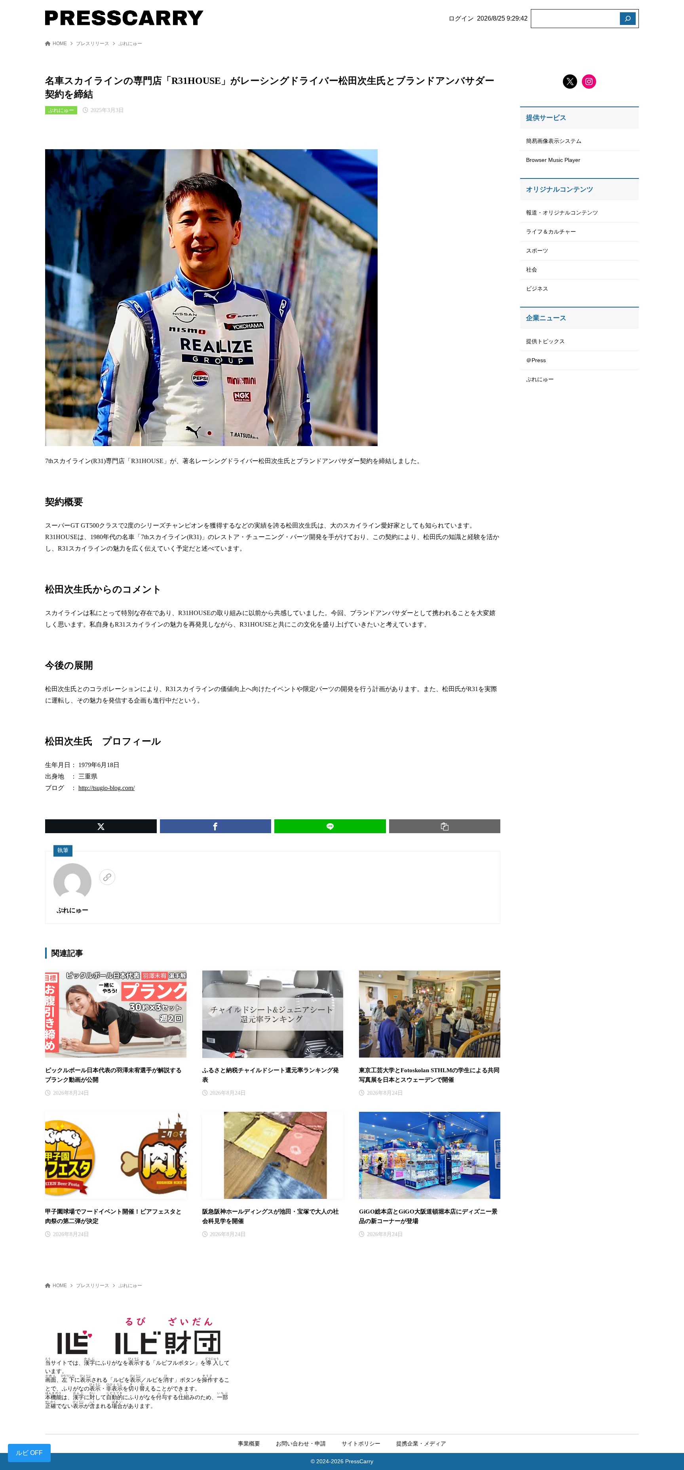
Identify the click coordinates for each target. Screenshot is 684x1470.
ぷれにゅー (130, 43)
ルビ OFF (29, 1452)
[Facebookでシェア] (216, 826)
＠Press (536, 360)
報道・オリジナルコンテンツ (562, 212)
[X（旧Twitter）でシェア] (101, 826)
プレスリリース (92, 43)
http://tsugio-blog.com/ (106, 787)
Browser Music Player (553, 160)
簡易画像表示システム (553, 141)
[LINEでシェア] (330, 826)
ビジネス (537, 288)
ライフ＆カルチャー (551, 231)
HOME (60, 43)
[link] (107, 877)
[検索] (628, 18)
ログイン (461, 18)
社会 (531, 269)
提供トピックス (545, 341)
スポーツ (537, 250)
